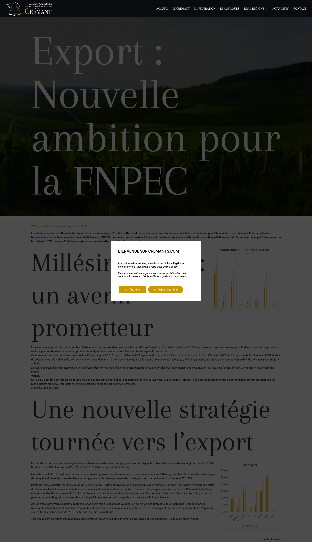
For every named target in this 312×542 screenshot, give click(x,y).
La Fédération (204, 8)
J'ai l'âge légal (132, 289)
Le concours (229, 8)
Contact (299, 8)
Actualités (280, 8)
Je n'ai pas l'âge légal (165, 289)
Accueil (162, 8)
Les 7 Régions (254, 8)
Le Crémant (181, 8)
